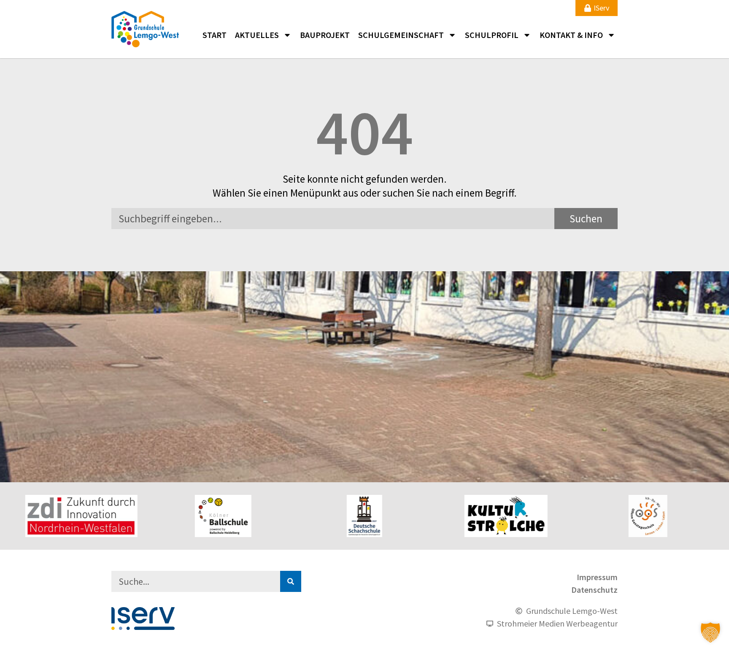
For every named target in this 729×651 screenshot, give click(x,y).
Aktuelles (257, 35)
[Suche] (290, 581)
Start (214, 35)
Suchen (586, 218)
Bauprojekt (325, 35)
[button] (710, 632)
